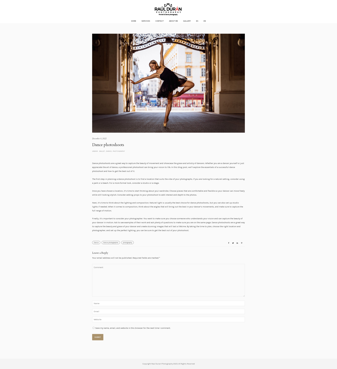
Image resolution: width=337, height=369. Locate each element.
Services (146, 21)
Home (133, 21)
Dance (109, 151)
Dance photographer (110, 242)
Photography (119, 151)
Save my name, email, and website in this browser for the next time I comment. (132, 328)
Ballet (102, 151)
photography (127, 242)
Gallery (187, 21)
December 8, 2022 (99, 138)
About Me (173, 21)
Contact (159, 21)
